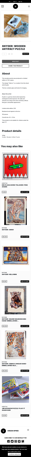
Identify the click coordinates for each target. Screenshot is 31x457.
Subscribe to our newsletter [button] (15, 438)
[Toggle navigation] (29, 6)
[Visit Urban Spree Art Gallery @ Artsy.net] (22, 441)
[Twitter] (12, 441)
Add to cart (25, 192)
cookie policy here (15, 451)
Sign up (20, 1)
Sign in (15, 1)
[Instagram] (15, 441)
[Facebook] (8, 441)
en (9, 1)
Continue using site (14, 454)
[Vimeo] (19, 441)
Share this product (15, 66)
